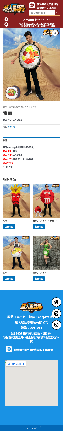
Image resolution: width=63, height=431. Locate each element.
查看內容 (9, 226)
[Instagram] (56, 325)
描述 (5, 140)
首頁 (5, 107)
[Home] (56, 302)
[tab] (31, 140)
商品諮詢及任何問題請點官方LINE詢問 (33, 349)
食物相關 (29, 107)
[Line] (56, 313)
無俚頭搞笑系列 (16, 107)
